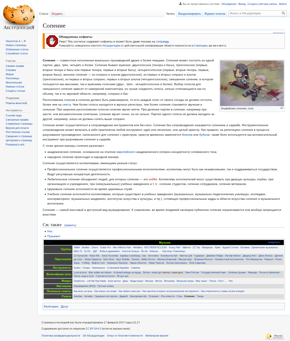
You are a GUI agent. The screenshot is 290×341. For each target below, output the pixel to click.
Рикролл (268, 259)
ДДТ (95, 251)
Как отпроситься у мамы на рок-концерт (223, 291)
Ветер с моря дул (152, 272)
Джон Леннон (266, 255)
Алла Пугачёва (110, 255)
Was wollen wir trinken (100, 272)
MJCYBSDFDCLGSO (155, 247)
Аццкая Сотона (230, 247)
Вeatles (86, 247)
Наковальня (98, 267)
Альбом (78, 296)
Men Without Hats (122, 247)
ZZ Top (196, 247)
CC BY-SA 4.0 (93, 328)
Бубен (77, 267)
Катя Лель (108, 259)
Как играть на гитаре (105, 291)
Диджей (124, 296)
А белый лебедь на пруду (127, 272)
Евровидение (81, 286)
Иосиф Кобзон (233, 255)
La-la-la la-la (80, 272)
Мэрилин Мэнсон (203, 259)
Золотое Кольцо (130, 251)
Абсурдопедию (111, 45)
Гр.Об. (87, 251)
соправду (162, 41)
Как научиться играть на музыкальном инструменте (170, 291)
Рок (231, 281)
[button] (15, 144)
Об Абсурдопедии (93, 335)
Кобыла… (155, 251)
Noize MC (95, 255)
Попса (212, 281)
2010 (92, 286)
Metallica (137, 247)
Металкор (169, 281)
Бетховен (153, 255)
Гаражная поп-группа (106, 296)
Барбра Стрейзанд (130, 255)
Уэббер (86, 263)
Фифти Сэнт (98, 263)
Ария (217, 247)
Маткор (149, 281)
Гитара (86, 267)
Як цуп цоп (122, 276)
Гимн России (192, 272)
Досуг (64, 306)
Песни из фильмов (269, 272)
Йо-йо (144, 251)
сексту (66, 104)
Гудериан (199, 255)
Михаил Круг (185, 259)
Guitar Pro (105, 247)
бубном (204, 134)
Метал (158, 281)
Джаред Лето (249, 255)
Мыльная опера (185, 281)
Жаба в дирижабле (110, 251)
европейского (126, 152)
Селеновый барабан (118, 267)
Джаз (125, 281)
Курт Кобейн (123, 259)
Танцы (200, 296)
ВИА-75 (78, 251)
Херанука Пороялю (117, 263)
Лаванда (252, 272)
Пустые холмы (106, 286)
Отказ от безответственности (125, 335)
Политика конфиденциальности (61, 335)
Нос (50, 231)
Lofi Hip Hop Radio (96, 281)
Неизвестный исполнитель (229, 259)
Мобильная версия (156, 335)
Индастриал (136, 281)
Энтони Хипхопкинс (176, 263)
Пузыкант (53, 236)
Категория (51, 306)
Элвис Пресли (156, 263)
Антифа (88, 296)
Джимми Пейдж (214, 255)
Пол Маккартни (254, 259)
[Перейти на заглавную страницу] (19, 17)
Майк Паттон (148, 259)
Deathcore (79, 281)
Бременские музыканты (265, 247)
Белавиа (245, 247)
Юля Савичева (197, 263)
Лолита (135, 259)
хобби (153, 179)
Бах (144, 255)
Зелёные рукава (237, 272)
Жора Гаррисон (93, 259)
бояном (187, 134)
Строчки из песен (105, 276)
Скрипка (135, 267)
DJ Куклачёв (80, 255)
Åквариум (207, 247)
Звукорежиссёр (138, 296)
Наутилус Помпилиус (174, 251)
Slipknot (186, 247)
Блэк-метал (114, 281)
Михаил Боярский (166, 259)
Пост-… (222, 281)
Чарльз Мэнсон (138, 263)
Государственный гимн (213, 272)
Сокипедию (200, 45)
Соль (179, 296)
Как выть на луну (83, 291)
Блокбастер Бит (169, 255)
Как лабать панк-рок (129, 291)
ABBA (77, 247)
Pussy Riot (174, 247)
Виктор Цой (186, 255)
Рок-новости (168, 296)
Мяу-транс (201, 281)
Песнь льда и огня (84, 276)
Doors (95, 247)
